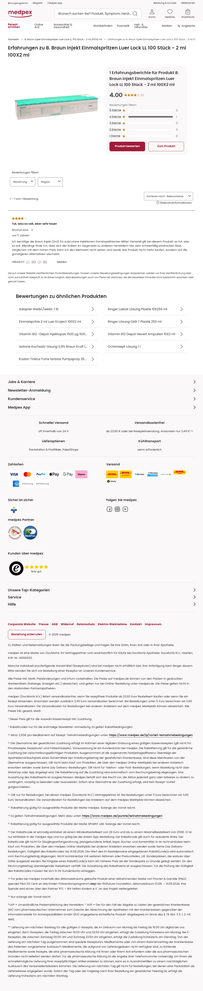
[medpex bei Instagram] (117, 509)
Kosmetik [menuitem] (123, 26)
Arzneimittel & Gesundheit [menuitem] (63, 26)
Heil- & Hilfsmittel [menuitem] (140, 26)
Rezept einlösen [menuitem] (14, 25)
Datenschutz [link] (86, 624)
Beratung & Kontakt (165, 3)
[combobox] (98, 14)
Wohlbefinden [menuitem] (102, 26)
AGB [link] (55, 624)
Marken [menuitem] (167, 26)
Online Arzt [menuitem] (38, 26)
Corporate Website (22, 624)
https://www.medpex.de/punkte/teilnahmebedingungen (122, 816)
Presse (44, 624)
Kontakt (136, 624)
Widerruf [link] (67, 624)
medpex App (54, 3)
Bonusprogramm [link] (18, 3)
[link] (15, 533)
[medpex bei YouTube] (125, 509)
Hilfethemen (188, 3)
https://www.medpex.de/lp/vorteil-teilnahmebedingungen (151, 735)
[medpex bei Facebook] (109, 509)
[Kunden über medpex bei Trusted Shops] (30, 568)
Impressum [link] (153, 624)
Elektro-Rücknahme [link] (112, 624)
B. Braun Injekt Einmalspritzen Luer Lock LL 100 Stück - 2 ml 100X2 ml (63, 39)
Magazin (38, 3)
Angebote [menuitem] (188, 26)
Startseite (13, 39)
